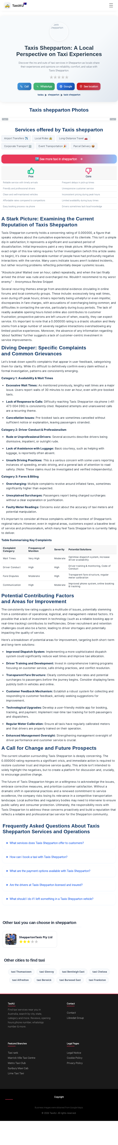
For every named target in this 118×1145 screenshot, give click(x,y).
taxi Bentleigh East (73, 971)
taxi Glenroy (46, 971)
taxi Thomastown (21, 971)
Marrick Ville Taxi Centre (21, 1057)
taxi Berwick (44, 980)
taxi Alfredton (20, 980)
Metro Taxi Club (17, 1063)
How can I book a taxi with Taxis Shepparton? (38, 857)
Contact (71, 1012)
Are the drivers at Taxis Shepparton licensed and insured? (46, 885)
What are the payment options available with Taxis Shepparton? (50, 871)
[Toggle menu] (111, 5)
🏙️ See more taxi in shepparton (56, 159)
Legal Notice (74, 1052)
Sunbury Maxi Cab (18, 1068)
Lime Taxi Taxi (16, 1073)
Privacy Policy (75, 1063)
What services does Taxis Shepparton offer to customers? (47, 843)
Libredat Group (75, 1017)
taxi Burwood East (70, 980)
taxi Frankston (97, 980)
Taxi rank (13, 1052)
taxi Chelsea (99, 971)
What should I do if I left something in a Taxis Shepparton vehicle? (51, 899)
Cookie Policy (74, 1057)
